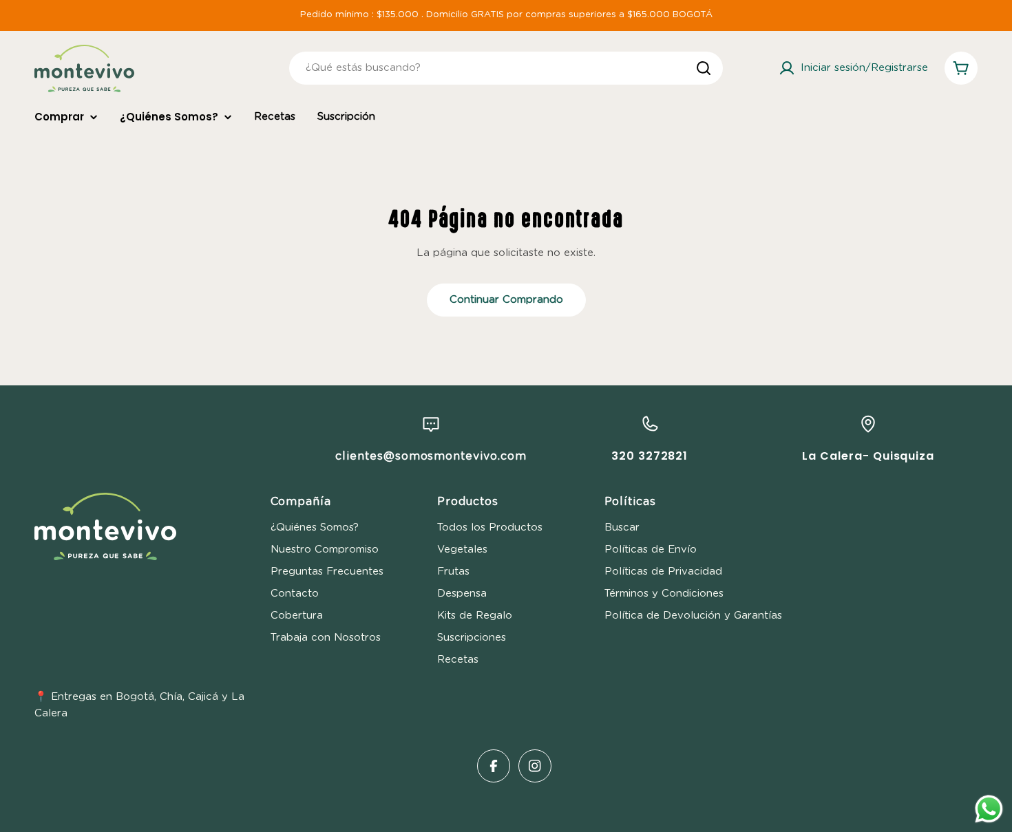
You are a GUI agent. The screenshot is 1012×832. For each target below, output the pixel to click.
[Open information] (431, 424)
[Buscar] (703, 68)
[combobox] (506, 68)
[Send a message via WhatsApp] (989, 809)
